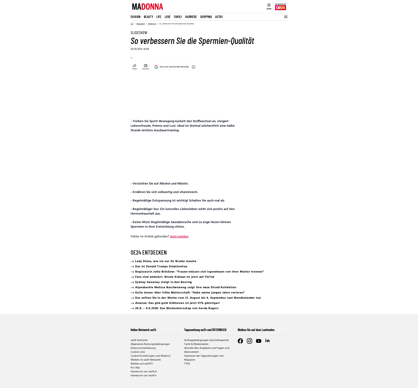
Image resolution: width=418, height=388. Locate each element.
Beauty (148, 17)
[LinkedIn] (267, 341)
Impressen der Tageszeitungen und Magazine (203, 358)
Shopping (206, 17)
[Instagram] (249, 341)
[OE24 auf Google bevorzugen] (193, 67)
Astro (219, 17)
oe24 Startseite (139, 340)
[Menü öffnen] (285, 17)
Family (178, 17)
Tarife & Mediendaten (196, 344)
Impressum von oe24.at (144, 372)
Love (168, 17)
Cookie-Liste (138, 352)
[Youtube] (258, 341)
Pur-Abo (135, 368)
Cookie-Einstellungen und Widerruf (150, 356)
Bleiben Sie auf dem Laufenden (256, 330)
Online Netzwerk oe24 (143, 330)
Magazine (141, 24)
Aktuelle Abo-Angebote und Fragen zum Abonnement (207, 350)
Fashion (136, 17)
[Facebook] (240, 341)
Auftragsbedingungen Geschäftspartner (206, 340)
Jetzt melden (179, 236)
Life (158, 17)
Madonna (152, 24)
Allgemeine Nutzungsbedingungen (150, 344)
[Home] (132, 24)
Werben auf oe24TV (142, 364)
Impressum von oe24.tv (144, 375)
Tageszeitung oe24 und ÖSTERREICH (205, 330)
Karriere (191, 17)
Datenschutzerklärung (143, 348)
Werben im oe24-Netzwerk (146, 360)
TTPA (187, 364)
